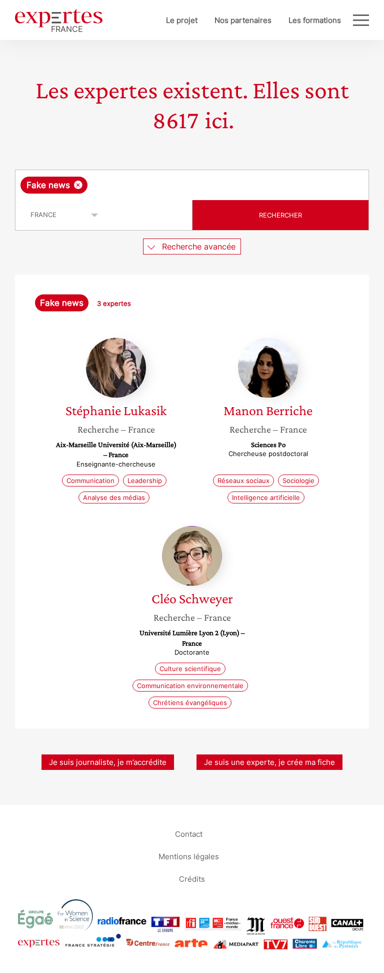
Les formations (314, 20)
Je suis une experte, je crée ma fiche (269, 762)
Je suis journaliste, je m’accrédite (107, 762)
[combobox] (192, 185)
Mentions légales (188, 856)
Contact (188, 833)
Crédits (192, 878)
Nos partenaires (243, 20)
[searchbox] (169, 185)
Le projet (182, 20)
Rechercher (280, 215)
